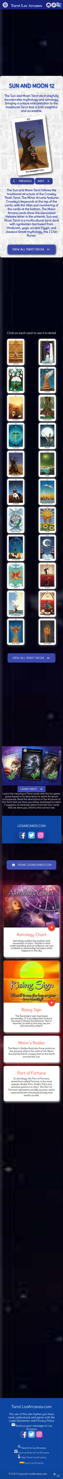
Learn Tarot (31, 789)
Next (44, 181)
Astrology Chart (31, 934)
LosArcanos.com (38, 1473)
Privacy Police (45, 1420)
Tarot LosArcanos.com (31, 1406)
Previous (22, 181)
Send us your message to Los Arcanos (31, 1427)
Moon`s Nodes (31, 1042)
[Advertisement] (31, 40)
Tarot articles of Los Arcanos (31, 1452)
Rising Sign (31, 1009)
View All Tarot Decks (31, 249)
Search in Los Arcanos (31, 1447)
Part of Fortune (31, 1073)
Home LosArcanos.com (32, 865)
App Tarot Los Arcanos (31, 1457)
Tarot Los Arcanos (26, 5)
